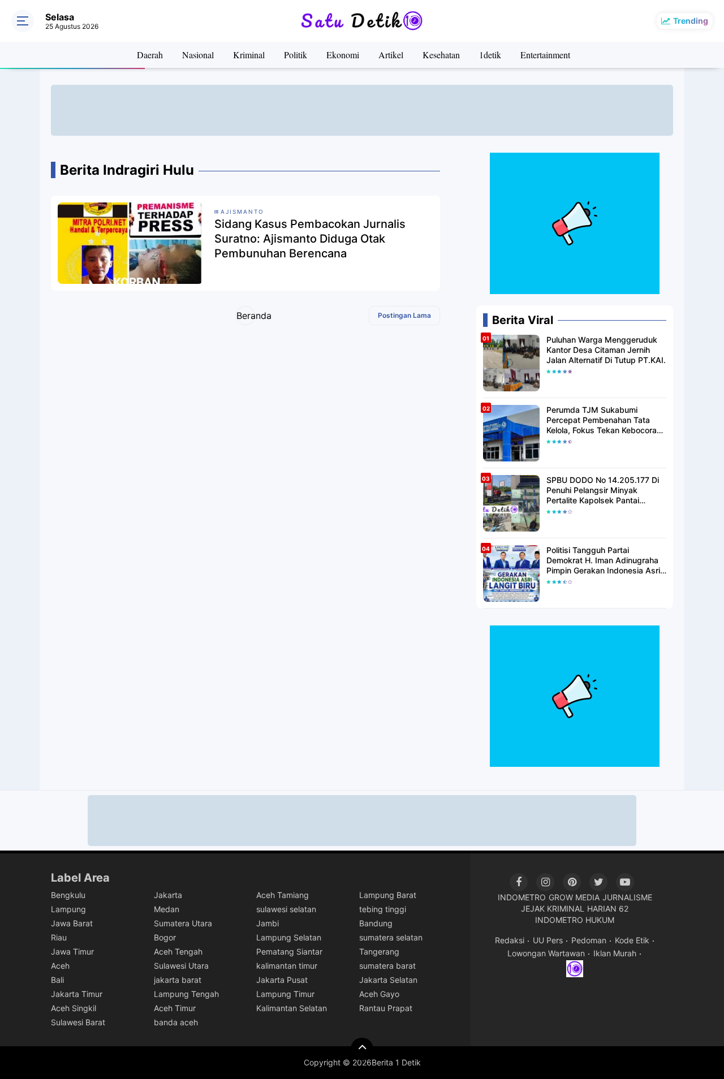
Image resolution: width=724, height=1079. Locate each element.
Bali (57, 980)
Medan (166, 909)
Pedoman (588, 940)
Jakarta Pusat (282, 980)
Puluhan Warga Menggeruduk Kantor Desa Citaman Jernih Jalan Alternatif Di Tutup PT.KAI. (606, 350)
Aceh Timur (175, 1008)
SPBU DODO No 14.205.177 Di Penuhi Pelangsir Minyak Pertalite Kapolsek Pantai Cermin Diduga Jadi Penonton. (602, 490)
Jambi (267, 923)
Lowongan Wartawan (546, 953)
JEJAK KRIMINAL (552, 908)
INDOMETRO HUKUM (574, 920)
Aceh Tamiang (282, 895)
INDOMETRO (522, 897)
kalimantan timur (286, 965)
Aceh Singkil (73, 1008)
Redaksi (509, 940)
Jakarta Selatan (388, 980)
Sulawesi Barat (78, 1022)
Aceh (60, 965)
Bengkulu (68, 895)
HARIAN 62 (607, 908)
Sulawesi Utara (181, 965)
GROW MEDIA (574, 897)
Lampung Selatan (288, 937)
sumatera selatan (391, 937)
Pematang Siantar (289, 951)
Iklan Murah (614, 953)
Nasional (198, 55)
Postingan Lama (404, 315)
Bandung (376, 923)
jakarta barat (177, 980)
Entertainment (545, 55)
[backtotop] (362, 1049)
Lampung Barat (387, 895)
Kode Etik (632, 940)
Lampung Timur (285, 994)
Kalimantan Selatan (291, 1008)
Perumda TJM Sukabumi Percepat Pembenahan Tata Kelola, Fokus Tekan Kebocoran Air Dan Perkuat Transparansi (603, 420)
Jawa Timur (72, 951)
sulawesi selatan (286, 909)
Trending (690, 20)
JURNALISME (627, 897)
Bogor (165, 937)
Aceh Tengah (178, 951)
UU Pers (548, 940)
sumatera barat (387, 965)
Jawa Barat (72, 923)
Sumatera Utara (183, 923)
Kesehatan (441, 55)
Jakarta (168, 895)
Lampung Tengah (186, 994)
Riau (59, 937)
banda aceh (176, 1022)
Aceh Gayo (379, 994)
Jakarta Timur (76, 994)
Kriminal (249, 55)
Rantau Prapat (385, 1008)
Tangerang (379, 951)
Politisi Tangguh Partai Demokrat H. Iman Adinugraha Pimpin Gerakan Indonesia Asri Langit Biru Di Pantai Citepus (603, 560)
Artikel (390, 55)
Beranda (245, 315)
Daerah (150, 55)
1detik (490, 55)
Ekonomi (342, 55)
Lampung (68, 909)
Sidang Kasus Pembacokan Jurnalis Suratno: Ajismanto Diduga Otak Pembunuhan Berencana (310, 238)
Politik (295, 55)
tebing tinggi (382, 909)
